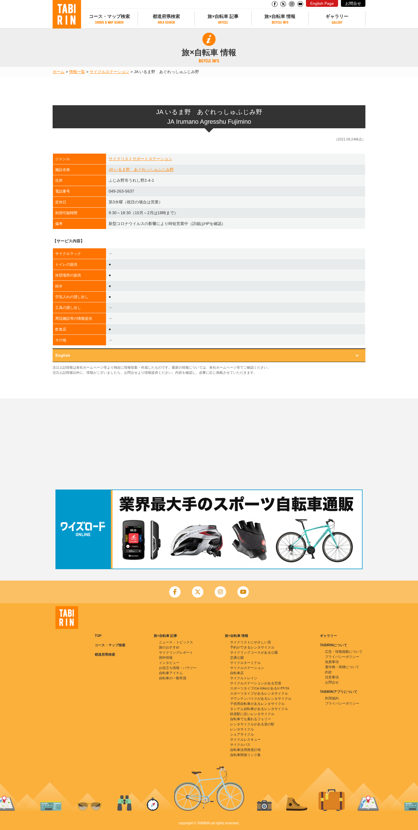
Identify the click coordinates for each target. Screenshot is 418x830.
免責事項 (332, 662)
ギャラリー (337, 16)
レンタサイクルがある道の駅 (252, 724)
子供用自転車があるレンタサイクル (257, 704)
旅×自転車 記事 (223, 16)
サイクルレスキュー (245, 740)
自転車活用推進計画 (245, 750)
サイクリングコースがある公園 (254, 652)
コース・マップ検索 (109, 16)
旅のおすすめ (169, 647)
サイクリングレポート (176, 652)
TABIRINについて (333, 645)
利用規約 (332, 698)
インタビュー (169, 663)
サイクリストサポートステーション (140, 158)
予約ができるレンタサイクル (252, 647)
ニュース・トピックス (176, 642)
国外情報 (166, 658)
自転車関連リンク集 (245, 755)
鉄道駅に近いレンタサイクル (252, 714)
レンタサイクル (242, 729)
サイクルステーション (109, 71)
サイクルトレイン (243, 678)
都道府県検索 (166, 16)
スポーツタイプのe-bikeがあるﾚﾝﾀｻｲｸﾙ (259, 688)
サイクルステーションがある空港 (255, 683)
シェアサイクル (242, 734)
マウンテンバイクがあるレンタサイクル (260, 699)
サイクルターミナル (245, 663)
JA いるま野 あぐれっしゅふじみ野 (141, 169)
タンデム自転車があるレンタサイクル (259, 709)
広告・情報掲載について (344, 652)
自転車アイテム (171, 673)
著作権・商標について (342, 667)
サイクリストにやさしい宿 (250, 642)
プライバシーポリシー (342, 657)
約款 (328, 672)
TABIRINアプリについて (338, 692)
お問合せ (353, 3)
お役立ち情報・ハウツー (177, 668)
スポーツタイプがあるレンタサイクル (259, 693)
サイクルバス (240, 745)
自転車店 (237, 673)
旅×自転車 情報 (279, 16)
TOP (98, 636)
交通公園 (237, 658)
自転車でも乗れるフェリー (250, 719)
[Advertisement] (209, 444)
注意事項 (332, 677)
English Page (322, 3)
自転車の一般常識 (172, 678)
